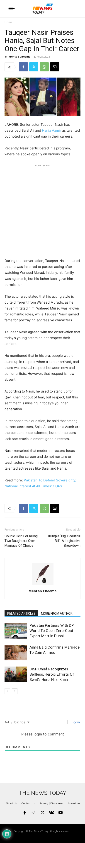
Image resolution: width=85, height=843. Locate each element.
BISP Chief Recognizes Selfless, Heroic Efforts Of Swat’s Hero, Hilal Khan (51, 674)
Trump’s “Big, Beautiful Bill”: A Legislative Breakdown (63, 541)
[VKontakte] (51, 813)
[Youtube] (60, 813)
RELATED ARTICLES (21, 613)
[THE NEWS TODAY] (42, 8)
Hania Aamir (51, 130)
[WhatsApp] (44, 66)
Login (75, 722)
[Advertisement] (42, 210)
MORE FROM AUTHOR (57, 613)
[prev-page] (7, 691)
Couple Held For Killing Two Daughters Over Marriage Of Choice (21, 541)
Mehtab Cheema (20, 56)
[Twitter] (33, 66)
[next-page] (14, 691)
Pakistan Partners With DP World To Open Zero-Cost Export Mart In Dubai (51, 630)
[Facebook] (23, 66)
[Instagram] (33, 813)
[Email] (54, 66)
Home (8, 22)
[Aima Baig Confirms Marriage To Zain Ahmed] (16, 652)
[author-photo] (42, 584)
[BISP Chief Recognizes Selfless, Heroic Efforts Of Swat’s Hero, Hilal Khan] (16, 674)
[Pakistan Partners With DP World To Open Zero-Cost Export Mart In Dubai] (16, 631)
